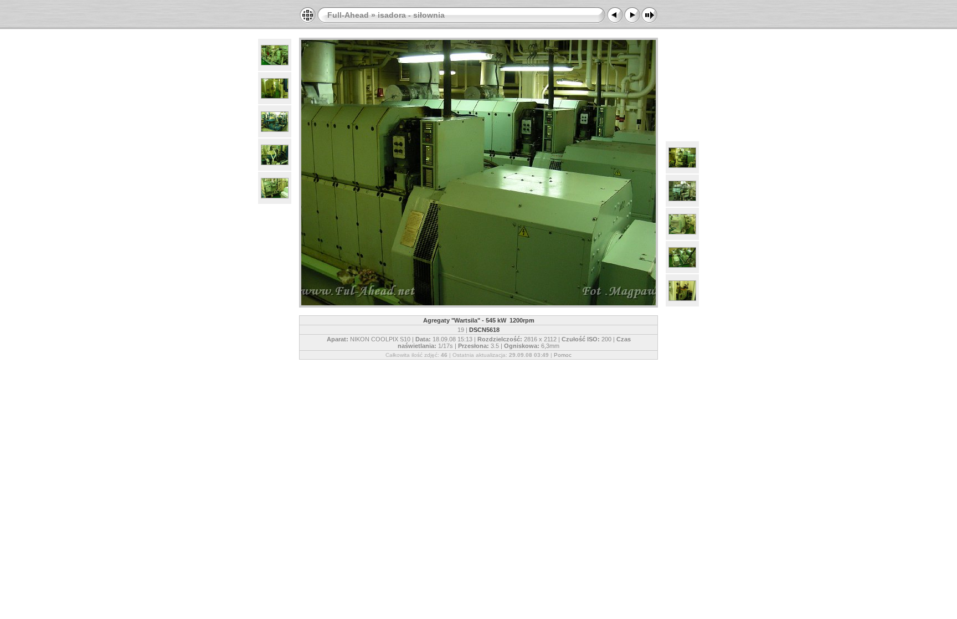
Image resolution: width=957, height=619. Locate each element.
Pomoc (563, 355)
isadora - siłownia (411, 15)
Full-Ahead (348, 15)
